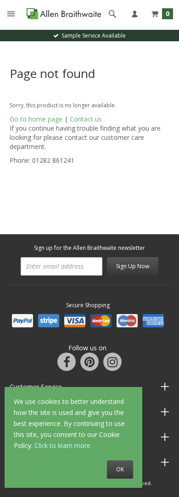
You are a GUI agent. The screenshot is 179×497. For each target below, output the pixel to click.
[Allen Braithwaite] (61, 14)
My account (134, 13)
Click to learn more (62, 445)
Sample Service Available (92, 35)
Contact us (86, 119)
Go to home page (36, 119)
